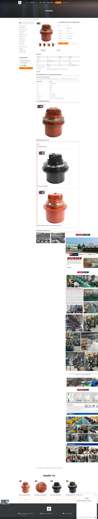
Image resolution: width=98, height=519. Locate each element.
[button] (20, 489)
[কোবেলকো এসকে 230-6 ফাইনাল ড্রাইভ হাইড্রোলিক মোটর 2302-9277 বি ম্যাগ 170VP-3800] (25, 486)
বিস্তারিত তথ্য (43, 50)
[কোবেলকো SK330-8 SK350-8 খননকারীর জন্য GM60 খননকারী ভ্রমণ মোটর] (72, 486)
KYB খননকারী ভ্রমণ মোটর (59, 468)
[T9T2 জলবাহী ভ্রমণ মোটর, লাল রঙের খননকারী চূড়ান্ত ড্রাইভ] (46, 31)
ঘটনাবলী (40, 2)
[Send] (95, 517)
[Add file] (78, 517)
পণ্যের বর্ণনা (58, 50)
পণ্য (36, 2)
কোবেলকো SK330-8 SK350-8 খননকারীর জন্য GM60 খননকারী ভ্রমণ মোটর (72, 495)
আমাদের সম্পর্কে (32, 2)
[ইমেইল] (25, 65)
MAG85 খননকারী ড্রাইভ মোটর (50, 468)
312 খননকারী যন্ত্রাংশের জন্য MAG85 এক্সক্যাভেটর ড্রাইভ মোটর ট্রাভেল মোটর (55, 495)
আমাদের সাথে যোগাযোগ (50, 2)
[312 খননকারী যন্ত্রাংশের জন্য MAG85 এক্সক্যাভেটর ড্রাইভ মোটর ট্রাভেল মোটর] (56, 486)
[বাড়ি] (20, 2)
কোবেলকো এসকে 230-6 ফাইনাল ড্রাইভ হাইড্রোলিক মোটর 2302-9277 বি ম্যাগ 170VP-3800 (24, 495)
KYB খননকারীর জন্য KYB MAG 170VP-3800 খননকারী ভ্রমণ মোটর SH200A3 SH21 (41, 495)
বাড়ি (27, 2)
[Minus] (95, 495)
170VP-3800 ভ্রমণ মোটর (42, 468)
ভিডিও (44, 2)
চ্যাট (58, 2)
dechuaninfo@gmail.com (25, 60)
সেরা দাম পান (63, 43)
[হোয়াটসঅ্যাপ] (23, 65)
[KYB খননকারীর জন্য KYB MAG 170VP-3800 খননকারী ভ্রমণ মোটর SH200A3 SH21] (41, 486)
